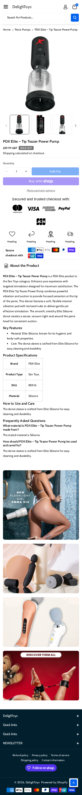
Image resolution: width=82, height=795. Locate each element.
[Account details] (65, 7)
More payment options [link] (41, 190)
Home (7, 29)
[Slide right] (75, 125)
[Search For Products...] (75, 18)
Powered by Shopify (54, 782)
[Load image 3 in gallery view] (62, 124)
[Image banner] (41, 505)
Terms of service (60, 755)
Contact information (53, 760)
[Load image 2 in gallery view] (41, 124)
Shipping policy (30, 760)
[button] (5, 7)
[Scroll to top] (73, 782)
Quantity (8, 163)
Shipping (9, 153)
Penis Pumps (22, 29)
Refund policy (20, 755)
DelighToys (33, 782)
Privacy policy (40, 755)
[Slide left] (6, 125)
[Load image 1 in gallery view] (19, 124)
